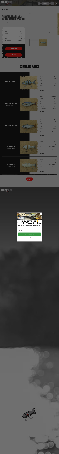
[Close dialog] (41, 214)
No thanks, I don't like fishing (29, 238)
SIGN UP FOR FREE (29, 234)
